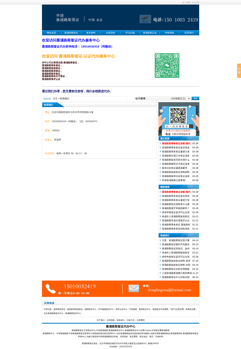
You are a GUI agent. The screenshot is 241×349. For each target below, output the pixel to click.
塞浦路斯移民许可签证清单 (176, 164)
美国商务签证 (59, 309)
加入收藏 (186, 2)
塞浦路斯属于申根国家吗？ (176, 208)
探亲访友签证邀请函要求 (174, 168)
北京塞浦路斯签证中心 (53, 313)
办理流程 (110, 32)
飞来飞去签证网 (177, 309)
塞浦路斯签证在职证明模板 (176, 269)
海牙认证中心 (121, 309)
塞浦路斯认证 (150, 32)
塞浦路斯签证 (71, 32)
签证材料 (90, 32)
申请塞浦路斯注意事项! (174, 180)
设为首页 (195, 2)
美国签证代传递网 (160, 309)
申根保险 (169, 32)
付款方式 (131, 320)
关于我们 (101, 320)
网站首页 (51, 32)
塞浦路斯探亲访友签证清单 (176, 176)
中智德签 (133, 309)
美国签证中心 (145, 309)
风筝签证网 (190, 309)
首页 (55, 98)
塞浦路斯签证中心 (73, 313)
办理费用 (141, 320)
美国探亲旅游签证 (75, 309)
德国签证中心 (90, 309)
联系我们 (189, 32)
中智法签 (48, 309)
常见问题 (130, 32)
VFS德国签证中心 (106, 309)
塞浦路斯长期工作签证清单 (176, 155)
